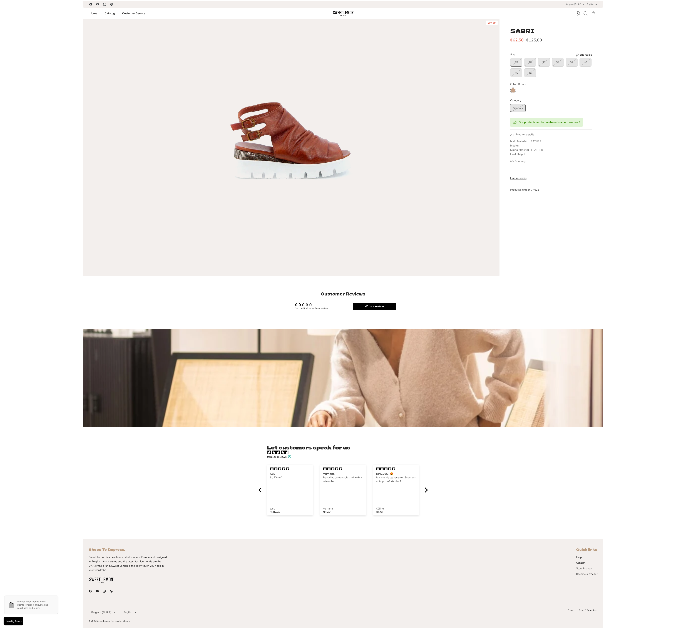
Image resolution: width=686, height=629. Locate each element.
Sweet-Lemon (103, 621)
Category (515, 100)
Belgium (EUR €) (573, 4)
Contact (580, 563)
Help (579, 557)
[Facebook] (90, 4)
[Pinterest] (111, 4)
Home (93, 13)
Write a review (374, 306)
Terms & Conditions (588, 610)
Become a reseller (586, 574)
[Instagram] (104, 4)
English (590, 4)
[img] (345, 452)
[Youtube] (97, 4)
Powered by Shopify (120, 621)
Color (518, 84)
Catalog (110, 13)
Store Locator (584, 568)
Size (512, 54)
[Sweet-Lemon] (343, 13)
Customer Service (133, 13)
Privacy (571, 610)
